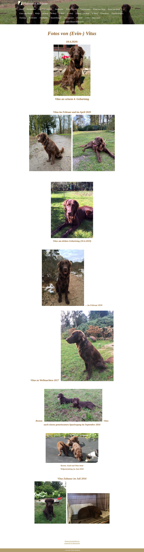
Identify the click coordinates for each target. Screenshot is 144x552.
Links (87, 18)
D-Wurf (70, 13)
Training (22, 18)
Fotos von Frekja (25, 13)
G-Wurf (95, 13)
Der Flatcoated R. (45, 9)
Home (21, 9)
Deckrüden (33, 18)
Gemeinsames (85, 9)
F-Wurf (86, 13)
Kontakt (79, 18)
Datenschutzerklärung (72, 541)
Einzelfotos (104, 13)
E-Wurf (78, 13)
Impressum (96, 18)
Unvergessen (69, 18)
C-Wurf (61, 13)
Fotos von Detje (99, 9)
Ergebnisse (44, 18)
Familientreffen (117, 13)
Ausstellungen (56, 18)
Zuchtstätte (59, 9)
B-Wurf (53, 13)
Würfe (37, 13)
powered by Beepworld (72, 543)
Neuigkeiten (31, 9)
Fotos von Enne (114, 9)
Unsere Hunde (71, 9)
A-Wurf (45, 13)
